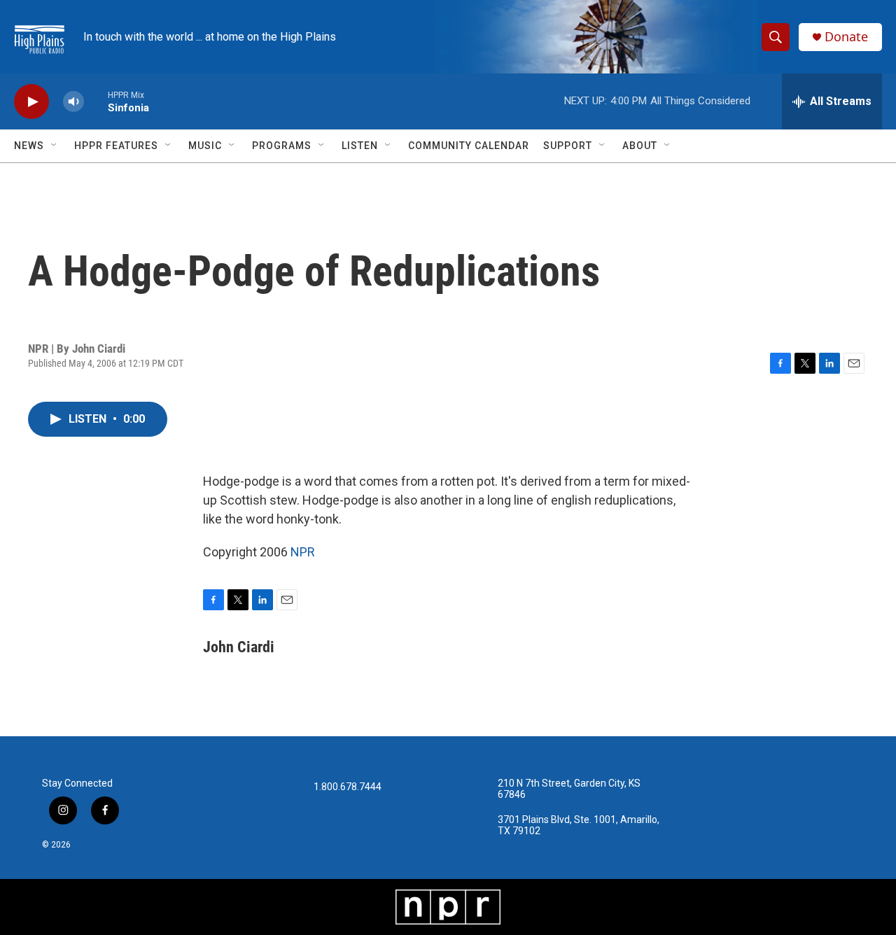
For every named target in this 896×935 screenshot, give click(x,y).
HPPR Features (116, 145)
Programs (282, 145)
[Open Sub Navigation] (54, 145)
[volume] (73, 102)
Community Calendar (468, 145)
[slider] (96, 101)
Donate (846, 36)
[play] (31, 102)
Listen (360, 145)
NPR (302, 551)
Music (205, 145)
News (29, 145)
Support (567, 145)
